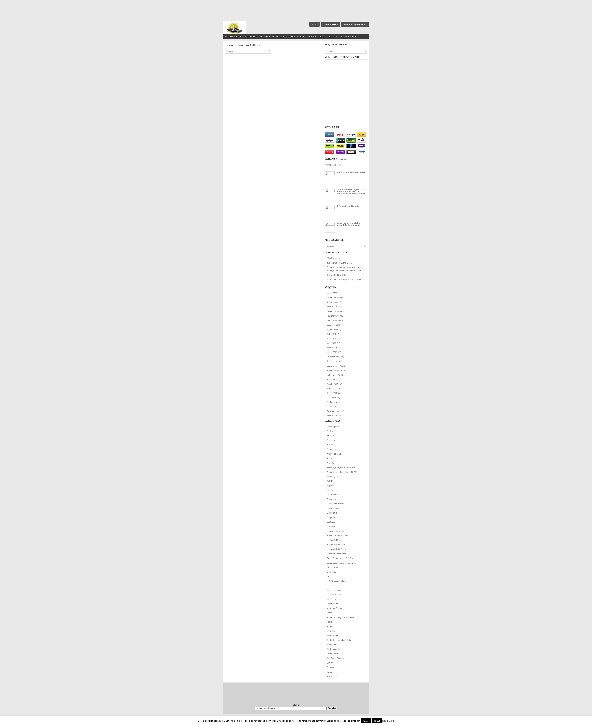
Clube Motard (333, 508)
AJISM (330, 444)
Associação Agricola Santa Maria (341, 467)
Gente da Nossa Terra (336, 553)
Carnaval (331, 490)
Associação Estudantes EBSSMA (342, 471)
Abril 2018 (331, 347)
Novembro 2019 (334, 297)
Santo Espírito (333, 653)
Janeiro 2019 (332, 306)
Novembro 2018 (334, 315)
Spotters (330, 667)
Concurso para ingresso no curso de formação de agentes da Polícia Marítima (351, 191)
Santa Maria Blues (335, 649)
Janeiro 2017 (332, 415)
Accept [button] (366, 720)
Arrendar (330, 462)
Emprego (331, 526)
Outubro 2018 (333, 320)
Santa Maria (330, 24)
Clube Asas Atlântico (336, 503)
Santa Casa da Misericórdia (339, 639)
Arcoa (329, 458)
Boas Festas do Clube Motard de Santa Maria (348, 224)
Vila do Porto (332, 676)
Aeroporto (331, 440)
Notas (333, 36)
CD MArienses (333, 494)
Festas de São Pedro (336, 549)
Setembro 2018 (333, 324)
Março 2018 (332, 352)
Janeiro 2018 (332, 361)
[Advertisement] (296, 7)
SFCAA (330, 662)
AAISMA (331, 430)
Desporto (250, 37)
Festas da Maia (334, 539)
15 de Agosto (333, 426)
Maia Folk (331, 585)
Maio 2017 (331, 397)
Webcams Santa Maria (355, 24)
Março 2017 (332, 406)
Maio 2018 (331, 342)
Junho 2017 (332, 393)
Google (296, 704)
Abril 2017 (331, 402)
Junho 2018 (332, 338)
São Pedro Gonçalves (336, 658)
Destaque (331, 521)
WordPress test (333, 165)
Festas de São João (336, 544)
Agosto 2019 (332, 302)
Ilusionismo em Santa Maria (351, 172)
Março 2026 (332, 293)
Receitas (331, 621)
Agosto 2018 (332, 329)
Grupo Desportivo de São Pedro (341, 558)
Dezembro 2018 (334, 311)
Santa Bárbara (333, 635)
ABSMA (330, 435)
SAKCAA (331, 630)
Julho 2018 (331, 333)
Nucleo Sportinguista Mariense (340, 617)
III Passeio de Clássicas (349, 206)
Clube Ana (331, 499)
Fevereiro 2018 (333, 356)
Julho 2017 (331, 388)
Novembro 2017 (334, 370)
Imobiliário (297, 36)
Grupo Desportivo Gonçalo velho (341, 562)
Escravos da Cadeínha (337, 530)
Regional (330, 626)
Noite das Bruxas (334, 608)
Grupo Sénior (332, 567)
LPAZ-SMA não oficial (336, 580)
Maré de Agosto (334, 594)
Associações (233, 36)
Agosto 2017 (332, 383)
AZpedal (330, 485)
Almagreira (331, 449)
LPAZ (329, 576)
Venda (329, 671)
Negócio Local (316, 37)
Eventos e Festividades (273, 36)
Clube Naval (332, 512)
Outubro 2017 (333, 374)
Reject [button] (377, 720)
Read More (388, 720)
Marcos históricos (335, 590)
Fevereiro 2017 (333, 411)
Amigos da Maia (334, 453)
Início (314, 24)
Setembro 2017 (333, 379)
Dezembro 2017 (334, 365)
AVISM (330, 480)
